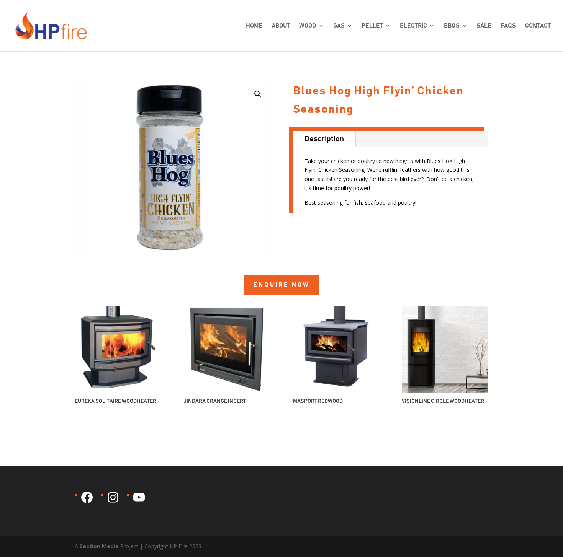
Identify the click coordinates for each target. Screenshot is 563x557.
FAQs (508, 26)
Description (324, 139)
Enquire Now (281, 285)
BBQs (452, 26)
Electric (413, 26)
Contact (538, 26)
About (281, 26)
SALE (483, 26)
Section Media (99, 546)
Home (254, 26)
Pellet (372, 26)
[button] (258, 94)
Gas (339, 26)
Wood (307, 26)
